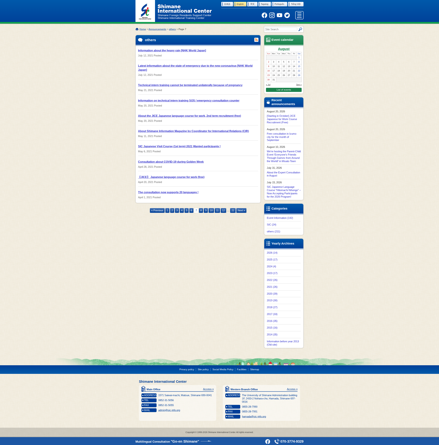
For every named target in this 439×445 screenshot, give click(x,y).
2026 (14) (272, 252)
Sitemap (254, 369)
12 (223, 210)
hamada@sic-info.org (254, 416)
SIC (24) (271, 224)
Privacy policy (186, 369)
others (172, 29)
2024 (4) (271, 266)
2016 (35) (272, 320)
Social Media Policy (222, 369)
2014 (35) (272, 334)
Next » (241, 210)
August (284, 49)
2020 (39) (272, 293)
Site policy (203, 369)
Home (142, 29)
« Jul (268, 85)
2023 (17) (272, 273)
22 (233, 210)
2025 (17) (272, 259)
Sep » (299, 85)
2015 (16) (272, 327)
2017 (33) (272, 314)
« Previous (157, 210)
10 (211, 210)
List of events (284, 89)
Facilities (241, 369)
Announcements (157, 29)
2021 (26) (272, 286)
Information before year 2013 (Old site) (283, 343)
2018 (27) (272, 307)
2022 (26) (272, 279)
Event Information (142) (280, 217)
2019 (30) (272, 300)
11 (217, 210)
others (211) (273, 231)
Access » (208, 389)
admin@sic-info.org (169, 410)
